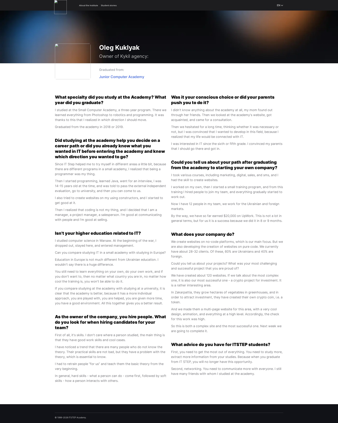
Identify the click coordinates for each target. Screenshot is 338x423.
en (278, 5)
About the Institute (88, 5)
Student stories (109, 5)
